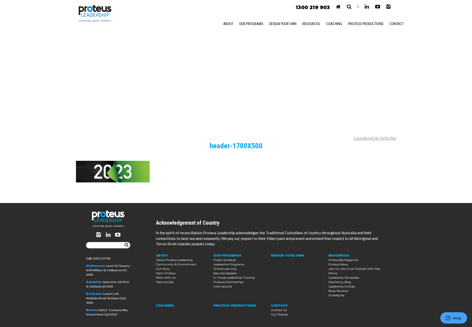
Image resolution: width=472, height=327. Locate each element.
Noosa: (92, 310)
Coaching (334, 24)
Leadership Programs (228, 264)
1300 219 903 (313, 7)
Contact (396, 24)
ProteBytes (336, 295)
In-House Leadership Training (234, 277)
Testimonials (164, 282)
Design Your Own (282, 24)
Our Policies (279, 314)
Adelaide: (94, 282)
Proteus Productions (366, 24)
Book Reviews (338, 291)
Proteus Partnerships (228, 282)
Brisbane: (94, 294)
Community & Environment (176, 264)
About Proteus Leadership (174, 260)
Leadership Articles (375, 138)
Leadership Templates (343, 277)
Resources (311, 24)
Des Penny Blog (339, 282)
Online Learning (224, 269)
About (228, 24)
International (222, 286)
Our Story (163, 269)
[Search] (126, 245)
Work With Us (166, 277)
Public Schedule (224, 260)
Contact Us (279, 310)
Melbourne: (96, 266)
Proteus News (338, 264)
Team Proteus (166, 273)
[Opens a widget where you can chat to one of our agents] (453, 318)
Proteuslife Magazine (343, 260)
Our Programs (251, 24)
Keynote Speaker (225, 273)
